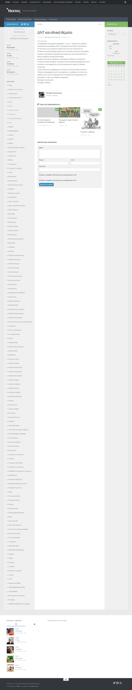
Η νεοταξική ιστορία (14, 334)
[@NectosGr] (22, 24)
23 (124, 77)
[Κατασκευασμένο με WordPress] (18, 686)
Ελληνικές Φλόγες (13, 268)
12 (113, 74)
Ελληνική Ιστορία (13, 272)
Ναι (111, 46)
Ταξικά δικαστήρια (13, 546)
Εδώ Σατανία (12, 222)
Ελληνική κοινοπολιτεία (15, 276)
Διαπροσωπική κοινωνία (15, 185)
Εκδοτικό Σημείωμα (40, 19)
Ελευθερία (11, 247)
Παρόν (10, 492)
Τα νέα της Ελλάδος (14, 537)
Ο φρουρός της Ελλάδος (15, 463)
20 (116, 77)
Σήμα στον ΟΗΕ (13, 521)
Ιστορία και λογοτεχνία (15, 371)
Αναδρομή (10, 64)
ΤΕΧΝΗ (10, 558)
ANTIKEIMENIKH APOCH (15, 98)
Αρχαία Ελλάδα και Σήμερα (16, 147)
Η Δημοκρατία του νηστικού (16, 309)
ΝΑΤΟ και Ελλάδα (13, 446)
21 (119, 77)
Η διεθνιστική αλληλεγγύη (15, 313)
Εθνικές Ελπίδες (13, 226)
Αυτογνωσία (12, 156)
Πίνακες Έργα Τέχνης (25, 19)
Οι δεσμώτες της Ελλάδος (15, 467)
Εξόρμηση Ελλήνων (14, 301)
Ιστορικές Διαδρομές (14, 384)
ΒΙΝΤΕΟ (94, 2)
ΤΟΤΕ (10, 579)
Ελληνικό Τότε (12, 284)
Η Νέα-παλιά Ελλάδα (14, 330)
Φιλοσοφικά (11, 47)
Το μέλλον (11, 562)
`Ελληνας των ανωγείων (15, 89)
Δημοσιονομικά (12, 181)
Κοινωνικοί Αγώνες (14, 417)
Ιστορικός (11, 400)
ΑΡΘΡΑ (7, 2)
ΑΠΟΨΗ (86, 2)
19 (113, 77)
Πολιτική (10, 504)
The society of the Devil (14, 118)
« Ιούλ (109, 85)
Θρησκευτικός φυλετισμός (16, 347)
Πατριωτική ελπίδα (13, 500)
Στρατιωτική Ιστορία (14, 533)
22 (121, 77)
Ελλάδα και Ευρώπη (14, 259)
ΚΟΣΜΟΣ (24, 2)
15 (121, 74)
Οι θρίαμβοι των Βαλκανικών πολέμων (19, 471)
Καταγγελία (11, 413)
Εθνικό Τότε (11, 243)
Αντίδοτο (10, 135)
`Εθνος (10, 85)
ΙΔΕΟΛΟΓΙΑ (12, 355)
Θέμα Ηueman (35, 686)
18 (111, 77)
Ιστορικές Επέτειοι (13, 388)
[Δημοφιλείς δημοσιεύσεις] (34, 624)
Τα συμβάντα (12, 542)
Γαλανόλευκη (12, 164)
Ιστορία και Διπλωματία (15, 367)
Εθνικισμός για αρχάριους (16, 239)
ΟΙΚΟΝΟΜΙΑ (47, 2)
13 (116, 74)
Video (10, 122)
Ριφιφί (10, 517)
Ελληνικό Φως (12, 288)
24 (108, 80)
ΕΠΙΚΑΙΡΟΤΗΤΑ (35, 2)
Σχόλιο (41, 147)
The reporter (11, 114)
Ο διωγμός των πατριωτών (16, 454)
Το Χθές (9, 56)
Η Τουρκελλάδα (13, 342)
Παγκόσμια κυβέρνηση (15, 479)
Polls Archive (110, 55)
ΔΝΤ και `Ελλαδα (13, 201)
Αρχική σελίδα (11, 19)
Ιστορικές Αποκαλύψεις (15, 376)
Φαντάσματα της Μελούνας (16, 595)
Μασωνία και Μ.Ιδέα (14, 442)
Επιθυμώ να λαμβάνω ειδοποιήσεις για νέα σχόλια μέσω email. (58, 175)
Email (73, 160)
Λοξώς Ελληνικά (13, 438)
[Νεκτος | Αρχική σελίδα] (13, 11)
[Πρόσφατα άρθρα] (16, 624)
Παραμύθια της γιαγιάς (15, 488)
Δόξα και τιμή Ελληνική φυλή (16, 205)
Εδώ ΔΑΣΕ (11, 214)
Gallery (10, 102)
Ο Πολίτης (11, 459)
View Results (116, 53)
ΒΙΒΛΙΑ (10, 160)
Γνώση (10, 172)
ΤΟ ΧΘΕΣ (102, 2)
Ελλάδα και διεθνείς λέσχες (16, 255)
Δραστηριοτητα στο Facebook (57, 620)
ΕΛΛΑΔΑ (16, 2)
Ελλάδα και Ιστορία (14, 264)
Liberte (10, 106)
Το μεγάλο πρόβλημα (87, 132)
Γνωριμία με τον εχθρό (15, 168)
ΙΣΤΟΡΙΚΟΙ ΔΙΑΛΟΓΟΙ (15, 396)
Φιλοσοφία (11, 600)
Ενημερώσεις (12, 297)
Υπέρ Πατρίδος (12, 591)
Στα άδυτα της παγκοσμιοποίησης (18, 529)
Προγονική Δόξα (13, 508)
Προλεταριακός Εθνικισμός (16, 512)
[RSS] (28, 24)
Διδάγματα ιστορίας (14, 193)
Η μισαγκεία (11, 326)
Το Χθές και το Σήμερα (14, 571)
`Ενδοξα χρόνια (12, 93)
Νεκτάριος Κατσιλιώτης (52, 37)
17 (108, 77)
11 (111, 74)
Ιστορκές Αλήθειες (13, 409)
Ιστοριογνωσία (12, 405)
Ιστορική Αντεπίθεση (14, 392)
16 (124, 74)
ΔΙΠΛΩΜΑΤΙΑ (12, 197)
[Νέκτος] (25, 24)
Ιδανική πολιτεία (13, 351)
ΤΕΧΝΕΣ (78, 2)
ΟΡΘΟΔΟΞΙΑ (12, 475)
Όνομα (41, 160)
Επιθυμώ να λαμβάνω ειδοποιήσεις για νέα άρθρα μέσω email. (57, 180)
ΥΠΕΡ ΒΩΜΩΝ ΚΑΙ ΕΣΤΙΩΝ (16, 587)
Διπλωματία (11, 72)
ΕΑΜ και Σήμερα (13, 210)
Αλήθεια (10, 127)
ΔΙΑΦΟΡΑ (11, 189)
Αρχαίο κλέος (12, 152)
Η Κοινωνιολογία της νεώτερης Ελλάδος (20, 322)
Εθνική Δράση (12, 235)
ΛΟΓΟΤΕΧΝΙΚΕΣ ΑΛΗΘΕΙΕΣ (63, 2)
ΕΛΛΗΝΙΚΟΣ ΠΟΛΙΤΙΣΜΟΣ (16, 293)
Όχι (111, 48)
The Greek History (13, 110)
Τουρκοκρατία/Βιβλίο (14, 583)
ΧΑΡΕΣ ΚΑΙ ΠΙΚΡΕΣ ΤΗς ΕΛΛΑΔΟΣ (19, 604)
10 (108, 74)
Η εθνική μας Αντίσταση (15, 317)
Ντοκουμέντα (12, 450)
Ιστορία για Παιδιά (13, 363)
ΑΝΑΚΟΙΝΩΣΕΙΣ (13, 131)
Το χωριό (11, 575)
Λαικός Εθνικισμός (13, 425)
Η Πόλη (10, 338)
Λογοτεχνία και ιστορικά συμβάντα (18, 430)
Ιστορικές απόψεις (13, 380)
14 (119, 74)
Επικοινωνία (53, 19)
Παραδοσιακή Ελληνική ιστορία (17, 483)
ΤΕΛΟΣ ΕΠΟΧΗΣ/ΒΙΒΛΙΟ (16, 550)
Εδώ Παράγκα (12, 218)
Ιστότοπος (42, 166)
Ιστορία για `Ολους (13, 359)
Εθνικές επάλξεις (13, 230)
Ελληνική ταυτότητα (14, 280)
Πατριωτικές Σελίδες (14, 496)
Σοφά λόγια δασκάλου (14, 525)
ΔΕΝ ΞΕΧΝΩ (12, 176)
